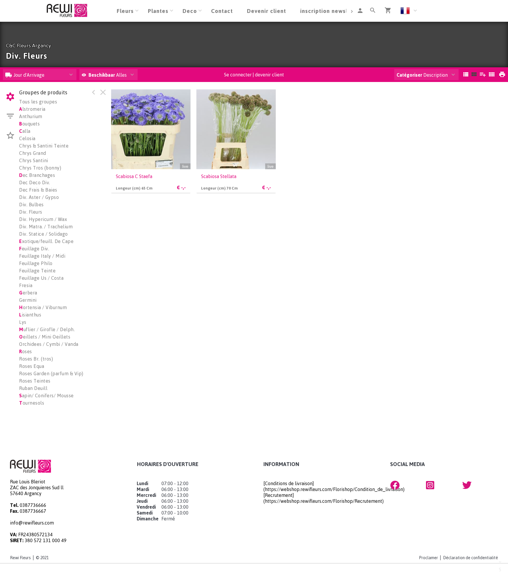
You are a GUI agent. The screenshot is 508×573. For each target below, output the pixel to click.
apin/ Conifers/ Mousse (46, 395)
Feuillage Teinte (37, 271)
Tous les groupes (38, 102)
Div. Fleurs (30, 212)
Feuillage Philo (36, 263)
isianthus (30, 315)
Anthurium (30, 116)
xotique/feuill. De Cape (46, 241)
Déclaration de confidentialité (470, 557)
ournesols (31, 403)
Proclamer (428, 557)
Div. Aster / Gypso (39, 197)
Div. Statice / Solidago (43, 234)
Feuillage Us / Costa (41, 278)
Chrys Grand (32, 153)
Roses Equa (31, 366)
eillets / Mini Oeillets (44, 337)
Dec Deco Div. (34, 182)
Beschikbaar (102, 75)
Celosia (27, 138)
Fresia (25, 285)
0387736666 (33, 505)
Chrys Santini (33, 160)
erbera (28, 293)
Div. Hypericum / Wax (43, 219)
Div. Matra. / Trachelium (46, 226)
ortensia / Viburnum (43, 307)
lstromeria (32, 109)
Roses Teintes (35, 381)
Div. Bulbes (31, 204)
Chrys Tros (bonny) (40, 168)
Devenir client (266, 10)
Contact (222, 10)
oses (25, 351)
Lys (22, 322)
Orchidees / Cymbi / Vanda (48, 344)
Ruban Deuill (33, 388)
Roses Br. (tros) (36, 359)
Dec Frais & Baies (38, 190)
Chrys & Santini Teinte (43, 146)
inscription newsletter (331, 10)
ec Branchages (37, 175)
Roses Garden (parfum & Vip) (51, 373)
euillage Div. (34, 249)
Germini (28, 300)
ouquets (29, 124)
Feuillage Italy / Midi (42, 256)
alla (25, 131)
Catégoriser (409, 75)
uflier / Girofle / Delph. (47, 329)
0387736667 (33, 511)
